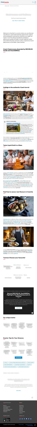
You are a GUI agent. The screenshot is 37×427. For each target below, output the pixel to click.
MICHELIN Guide (26, 79)
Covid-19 (20, 412)
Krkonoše (5, 181)
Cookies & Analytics (29, 424)
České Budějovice (13, 177)
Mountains (9, 181)
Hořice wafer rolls (24, 221)
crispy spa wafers (16, 221)
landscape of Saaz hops (25, 184)
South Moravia (24, 113)
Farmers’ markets (17, 223)
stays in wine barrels (20, 133)
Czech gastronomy (6, 219)
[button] (33, 2)
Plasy (8, 178)
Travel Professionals (6, 406)
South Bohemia (14, 181)
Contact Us (5, 411)
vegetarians (16, 253)
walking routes (9, 183)
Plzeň (8, 175)
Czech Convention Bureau (7, 409)
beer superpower (10, 172)
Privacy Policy (21, 424)
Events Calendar (22, 411)
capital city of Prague (9, 81)
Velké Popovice (19, 177)
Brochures (21, 410)
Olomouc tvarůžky (6, 221)
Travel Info (21, 409)
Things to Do (7, 5)
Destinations (21, 405)
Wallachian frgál (17, 222)
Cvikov (8, 177)
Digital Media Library (6, 410)
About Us (4, 405)
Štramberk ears (10, 222)
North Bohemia (6, 114)
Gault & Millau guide (6, 80)
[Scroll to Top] (35, 425)
